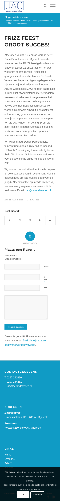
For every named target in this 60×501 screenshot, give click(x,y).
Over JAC (10, 459)
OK (23, 495)
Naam (46, 267)
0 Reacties (33, 200)
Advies (8, 463)
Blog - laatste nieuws (16, 17)
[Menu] (51, 6)
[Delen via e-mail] (50, 220)
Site (45, 287)
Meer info (37, 495)
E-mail (45, 279)
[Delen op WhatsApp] (30, 220)
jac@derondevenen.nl (38, 190)
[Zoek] (43, 6)
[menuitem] (43, 6)
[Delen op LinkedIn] (40, 220)
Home (7, 454)
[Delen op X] (20, 220)
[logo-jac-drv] (24, 6)
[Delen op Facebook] (10, 220)
